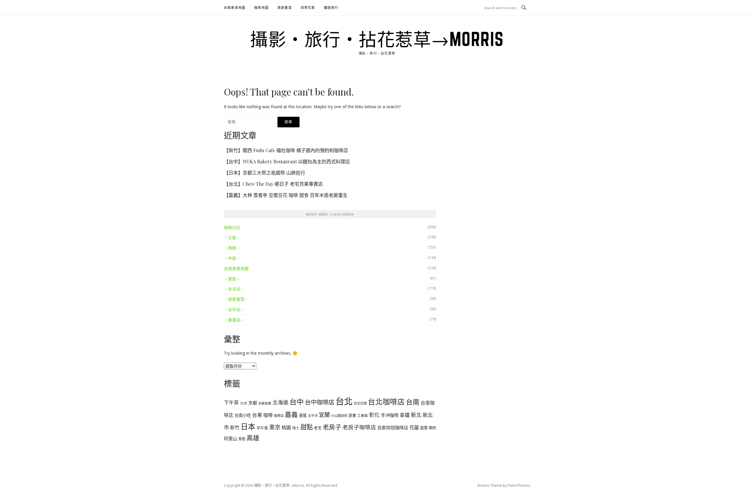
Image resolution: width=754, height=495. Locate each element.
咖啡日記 (232, 227)
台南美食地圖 (234, 7)
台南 (412, 402)
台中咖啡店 (319, 402)
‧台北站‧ (234, 289)
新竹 (234, 427)
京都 (252, 403)
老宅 (318, 427)
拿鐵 (405, 415)
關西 (432, 427)
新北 (416, 414)
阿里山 (230, 438)
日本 (248, 426)
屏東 (352, 415)
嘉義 (291, 414)
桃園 (286, 427)
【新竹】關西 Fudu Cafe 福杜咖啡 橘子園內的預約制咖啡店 (286, 150)
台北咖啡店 (386, 402)
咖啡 (268, 415)
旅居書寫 (284, 7)
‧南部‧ (232, 248)
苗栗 (424, 427)
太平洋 (313, 415)
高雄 (253, 437)
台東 (257, 415)
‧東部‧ (232, 279)
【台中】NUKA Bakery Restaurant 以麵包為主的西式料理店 (287, 161)
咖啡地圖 (261, 7)
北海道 (280, 402)
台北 (344, 401)
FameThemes (519, 485)
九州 (243, 403)
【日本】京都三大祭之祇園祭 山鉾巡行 (264, 173)
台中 (297, 402)
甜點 (306, 427)
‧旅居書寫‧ (236, 299)
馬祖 (241, 438)
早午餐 (262, 427)
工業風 (362, 415)
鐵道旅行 (331, 7)
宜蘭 (324, 415)
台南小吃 (242, 415)
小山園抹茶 (339, 415)
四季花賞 (308, 7)
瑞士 (295, 427)
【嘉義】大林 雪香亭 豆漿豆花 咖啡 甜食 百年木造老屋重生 (286, 195)
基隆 (303, 415)
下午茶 (231, 402)
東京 (274, 427)
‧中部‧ (232, 258)
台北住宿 (360, 403)
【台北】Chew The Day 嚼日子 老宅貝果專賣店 (273, 184)
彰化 (374, 414)
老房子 (332, 427)
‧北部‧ (232, 237)
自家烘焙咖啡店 (392, 427)
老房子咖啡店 (359, 427)
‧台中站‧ (234, 309)
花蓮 (414, 427)
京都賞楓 (264, 403)
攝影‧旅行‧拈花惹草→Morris (377, 39)
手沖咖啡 (390, 415)
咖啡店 (279, 415)
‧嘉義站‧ (234, 320)
